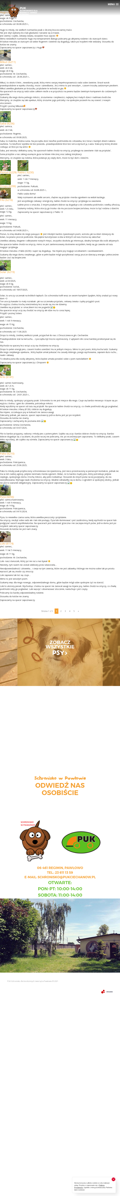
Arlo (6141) (6, 377)
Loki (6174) (6, 543)
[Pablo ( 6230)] (23, 165)
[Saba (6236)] (5, 116)
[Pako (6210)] (5, 446)
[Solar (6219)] (5, 265)
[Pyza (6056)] (5, 489)
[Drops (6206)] (5, 179)
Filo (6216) (6, 200)
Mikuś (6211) (8, 62)
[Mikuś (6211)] (5, 55)
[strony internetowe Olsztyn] (107, 991)
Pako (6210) (7, 453)
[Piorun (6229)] (5, 165)
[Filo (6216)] (5, 193)
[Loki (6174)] (5, 536)
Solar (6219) (7, 272)
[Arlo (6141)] (5, 370)
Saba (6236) (7, 123)
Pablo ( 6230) (26, 172)
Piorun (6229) (8, 172)
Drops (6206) (8, 186)
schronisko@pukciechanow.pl (67, 877)
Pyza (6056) (7, 497)
